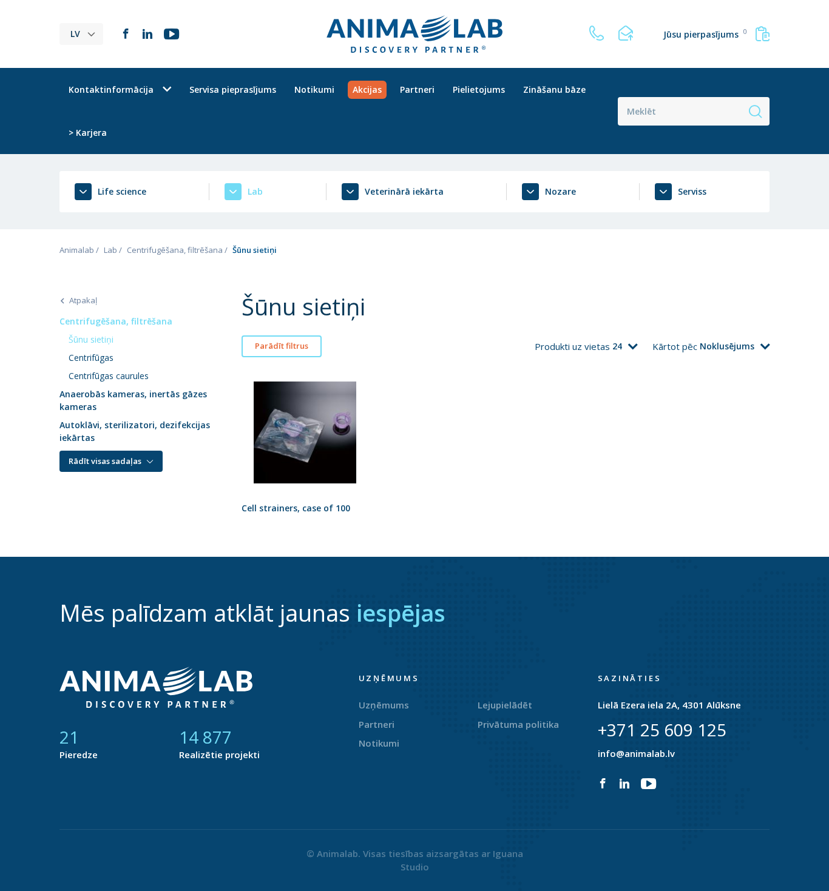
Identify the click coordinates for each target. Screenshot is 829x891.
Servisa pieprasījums (232, 89)
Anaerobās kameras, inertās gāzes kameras (133, 400)
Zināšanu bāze (554, 89)
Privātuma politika (518, 724)
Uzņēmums (384, 705)
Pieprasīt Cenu (305, 463)
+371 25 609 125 (662, 729)
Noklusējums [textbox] (727, 346)
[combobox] (624, 346)
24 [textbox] (617, 346)
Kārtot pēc (676, 346)
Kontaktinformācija (111, 89)
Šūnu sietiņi (91, 339)
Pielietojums (479, 89)
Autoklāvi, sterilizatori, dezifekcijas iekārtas (134, 431)
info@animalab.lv (636, 753)
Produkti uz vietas (573, 346)
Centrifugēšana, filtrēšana (175, 249)
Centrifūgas (91, 357)
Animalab (76, 249)
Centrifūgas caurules (109, 376)
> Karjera (88, 132)
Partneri (417, 89)
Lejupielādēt (505, 705)
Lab (110, 249)
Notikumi (314, 89)
